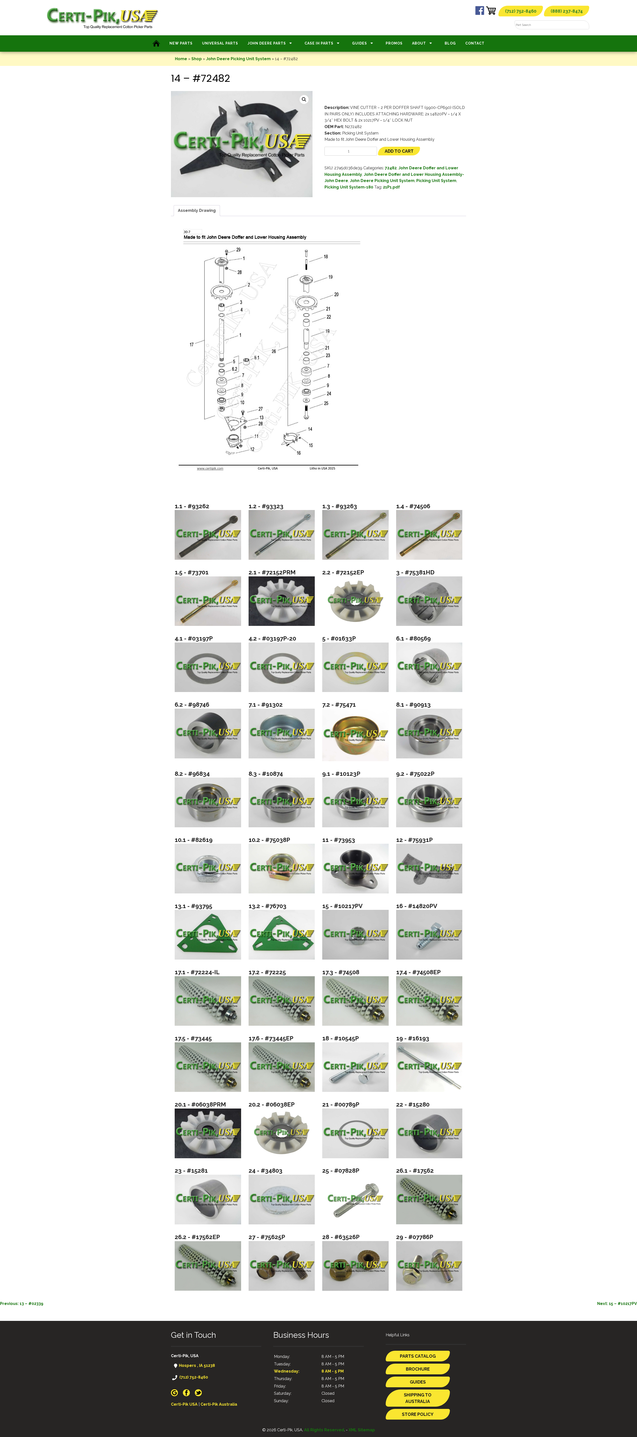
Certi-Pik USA (184, 1404)
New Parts (181, 43)
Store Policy (417, 1414)
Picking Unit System (436, 180)
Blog (450, 43)
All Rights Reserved (324, 1430)
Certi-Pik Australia (219, 1404)
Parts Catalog (418, 1356)
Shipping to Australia (417, 1398)
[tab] (197, 210)
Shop (196, 58)
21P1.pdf (391, 187)
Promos (394, 43)
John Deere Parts (267, 43)
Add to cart (399, 151)
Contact (474, 43)
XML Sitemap (362, 1430)
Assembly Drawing (197, 210)
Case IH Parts (319, 43)
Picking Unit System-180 (348, 187)
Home (181, 58)
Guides (359, 43)
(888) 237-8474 (567, 11)
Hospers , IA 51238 (196, 1365)
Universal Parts (220, 43)
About (419, 43)
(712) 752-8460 (520, 11)
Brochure (418, 1369)
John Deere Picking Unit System (238, 58)
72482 (391, 168)
